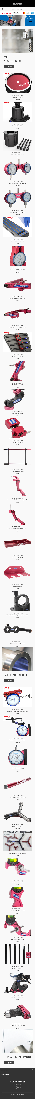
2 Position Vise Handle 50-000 (17, 643)
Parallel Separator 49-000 (17, 471)
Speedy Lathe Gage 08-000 (17, 910)
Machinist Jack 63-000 (17, 126)
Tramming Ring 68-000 (17, 97)
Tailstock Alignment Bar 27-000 (17, 797)
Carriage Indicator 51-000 (17, 997)
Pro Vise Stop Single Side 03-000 (17, 298)
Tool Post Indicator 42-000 (17, 768)
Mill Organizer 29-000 (17, 557)
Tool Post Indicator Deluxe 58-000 (17, 740)
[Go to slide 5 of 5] (2, 20)
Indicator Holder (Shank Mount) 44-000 (17, 528)
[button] (9, 66)
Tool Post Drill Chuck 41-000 (17, 1025)
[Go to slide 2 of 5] (32, 20)
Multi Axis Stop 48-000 (17, 413)
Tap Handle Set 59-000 (17, 356)
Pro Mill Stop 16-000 (17, 385)
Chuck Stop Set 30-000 (17, 826)
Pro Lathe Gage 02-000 (17, 882)
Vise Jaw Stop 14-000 (17, 442)
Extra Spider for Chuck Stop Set (17, 853)
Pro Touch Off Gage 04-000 (17, 269)
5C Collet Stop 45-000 (17, 968)
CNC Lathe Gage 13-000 (17, 939)
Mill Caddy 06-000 (17, 586)
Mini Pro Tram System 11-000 (17, 212)
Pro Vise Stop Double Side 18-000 (17, 327)
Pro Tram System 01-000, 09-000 (17, 183)
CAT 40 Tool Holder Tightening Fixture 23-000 (17, 615)
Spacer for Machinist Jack (17, 154)
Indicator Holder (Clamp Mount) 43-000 (18, 500)
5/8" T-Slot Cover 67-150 (17, 241)
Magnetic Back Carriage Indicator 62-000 (17, 711)
